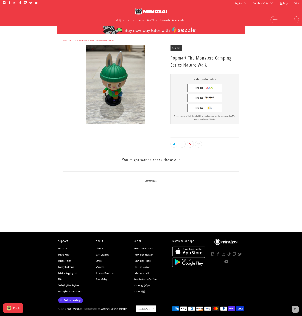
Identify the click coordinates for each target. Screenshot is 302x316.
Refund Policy (63, 254)
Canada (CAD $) (260, 3)
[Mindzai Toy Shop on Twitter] (30, 3)
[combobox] (285, 19)
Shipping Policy (64, 260)
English (239, 3)
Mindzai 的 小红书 (142, 285)
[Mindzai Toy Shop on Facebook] (9, 3)
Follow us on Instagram (143, 254)
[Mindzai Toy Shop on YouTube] (35, 3)
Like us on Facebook (142, 266)
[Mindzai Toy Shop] (151, 12)
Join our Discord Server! (143, 248)
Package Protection (66, 266)
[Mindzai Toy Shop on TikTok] (20, 3)
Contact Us (62, 248)
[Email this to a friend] (198, 144)
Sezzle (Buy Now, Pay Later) (69, 285)
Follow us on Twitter (142, 273)
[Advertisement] (151, 210)
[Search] (294, 19)
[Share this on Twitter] (174, 144)
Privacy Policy (101, 279)
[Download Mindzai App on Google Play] (188, 266)
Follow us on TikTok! (142, 260)
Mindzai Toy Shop (72, 308)
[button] (120, 20)
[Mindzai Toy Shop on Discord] (4, 3)
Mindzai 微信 (139, 291)
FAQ (60, 279)
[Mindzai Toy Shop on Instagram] (14, 3)
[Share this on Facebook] (182, 144)
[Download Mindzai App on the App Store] (188, 255)
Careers (99, 260)
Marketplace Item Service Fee (70, 291)
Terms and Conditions (105, 273)
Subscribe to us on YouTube (145, 279)
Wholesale (100, 266)
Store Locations (102, 254)
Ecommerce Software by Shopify (114, 308)
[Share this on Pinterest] (190, 144)
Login (286, 3)
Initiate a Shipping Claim (68, 273)
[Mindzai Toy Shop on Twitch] (25, 3)
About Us (99, 248)
